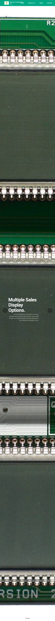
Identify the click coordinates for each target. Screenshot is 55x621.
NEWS (41, 3)
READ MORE (40, 322)
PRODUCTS (31, 3)
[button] (5, 310)
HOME (22, 3)
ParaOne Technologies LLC (16, 3)
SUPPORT (49, 3)
